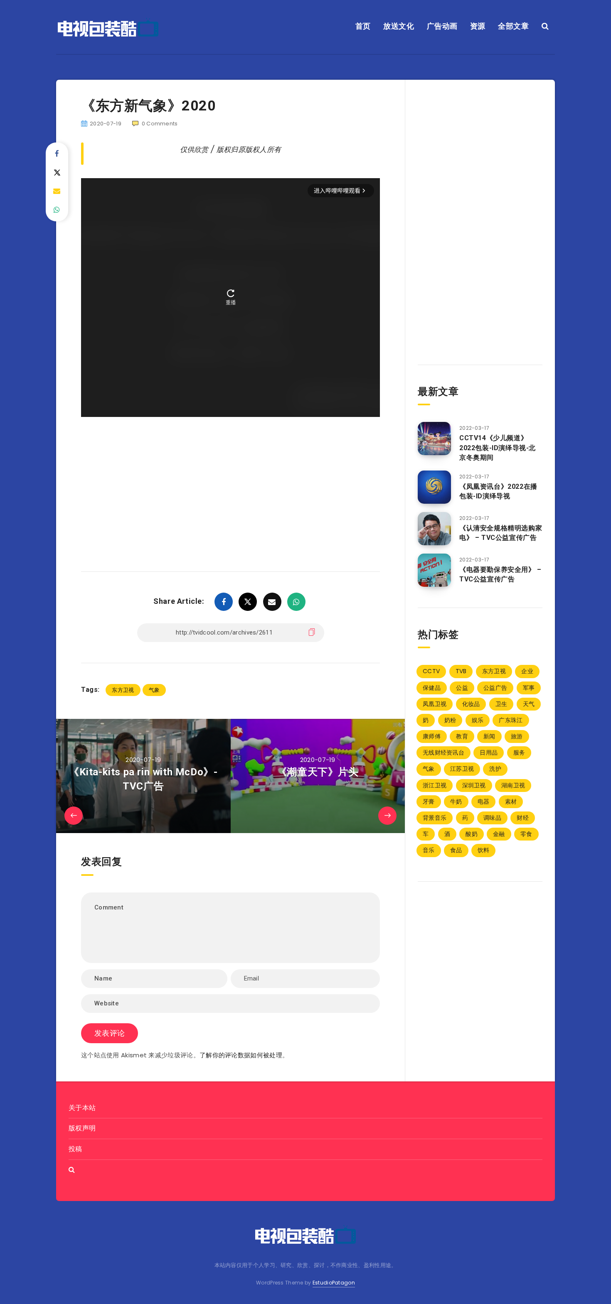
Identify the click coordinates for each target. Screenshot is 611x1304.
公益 (462, 688)
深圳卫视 (474, 785)
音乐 (429, 850)
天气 (529, 704)
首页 (363, 26)
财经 (523, 818)
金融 (499, 834)
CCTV (431, 671)
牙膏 (429, 801)
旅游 (517, 736)
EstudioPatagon (334, 1282)
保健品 (432, 688)
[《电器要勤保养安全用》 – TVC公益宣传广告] (434, 570)
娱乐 (478, 720)
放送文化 (398, 26)
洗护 (495, 769)
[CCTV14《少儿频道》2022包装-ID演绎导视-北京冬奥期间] (434, 438)
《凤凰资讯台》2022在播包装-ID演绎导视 (498, 491)
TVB (461, 671)
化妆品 (471, 704)
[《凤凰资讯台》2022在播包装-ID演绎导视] (434, 487)
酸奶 (472, 834)
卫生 (501, 704)
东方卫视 (123, 690)
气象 (154, 690)
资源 (477, 26)
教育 (462, 736)
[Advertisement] (230, 482)
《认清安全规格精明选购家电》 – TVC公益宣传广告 (500, 533)
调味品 (492, 818)
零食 (526, 834)
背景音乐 (434, 818)
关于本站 (82, 1108)
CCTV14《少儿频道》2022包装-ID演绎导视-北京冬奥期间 (497, 447)
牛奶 (456, 801)
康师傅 (432, 736)
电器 (484, 801)
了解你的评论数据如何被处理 (241, 1055)
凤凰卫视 (434, 704)
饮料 (484, 850)
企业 (527, 671)
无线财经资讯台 (443, 752)
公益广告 (495, 688)
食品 (456, 850)
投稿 (75, 1149)
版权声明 (82, 1128)
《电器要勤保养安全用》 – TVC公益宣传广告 (500, 574)
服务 (519, 752)
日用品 (489, 752)
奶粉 (450, 720)
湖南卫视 (513, 785)
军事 (529, 688)
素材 (511, 801)
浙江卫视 (434, 785)
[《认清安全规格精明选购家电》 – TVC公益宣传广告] (434, 528)
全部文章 (513, 26)
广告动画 (442, 26)
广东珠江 (510, 720)
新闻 (489, 736)
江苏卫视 (462, 769)
